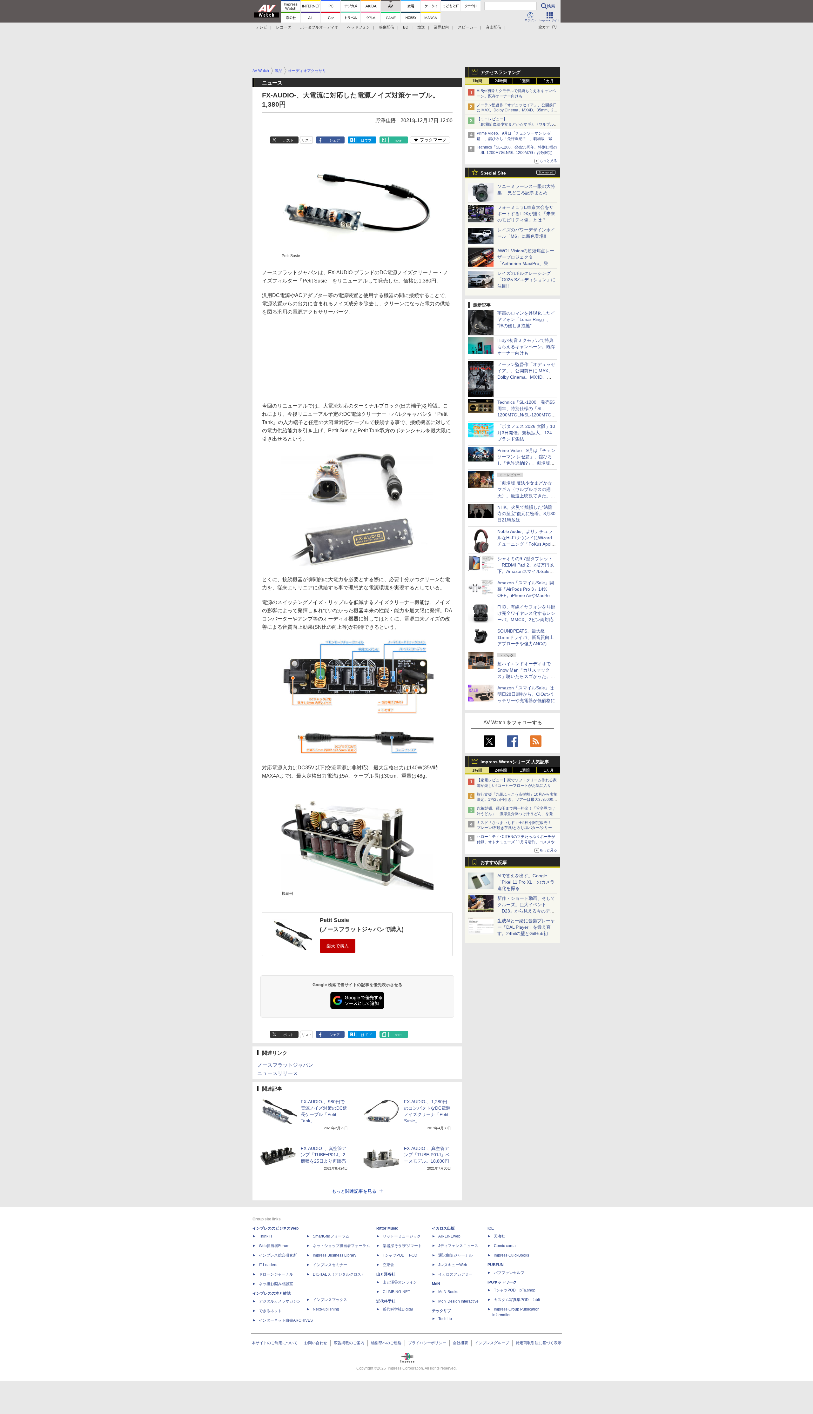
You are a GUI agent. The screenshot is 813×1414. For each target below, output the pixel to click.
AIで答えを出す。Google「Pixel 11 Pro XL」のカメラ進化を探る (525, 882)
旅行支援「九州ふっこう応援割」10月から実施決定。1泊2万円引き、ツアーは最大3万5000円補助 (517, 799)
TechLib (445, 1319)
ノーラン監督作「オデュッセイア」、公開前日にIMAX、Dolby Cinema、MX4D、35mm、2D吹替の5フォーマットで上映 (517, 110)
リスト (307, 140)
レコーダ (283, 27)
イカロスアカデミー (455, 1274)
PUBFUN (495, 1265)
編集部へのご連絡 (386, 1343)
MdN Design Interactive (458, 1301)
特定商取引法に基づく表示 (538, 1343)
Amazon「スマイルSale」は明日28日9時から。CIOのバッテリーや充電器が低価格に (526, 694)
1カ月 (549, 81)
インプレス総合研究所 (278, 1255)
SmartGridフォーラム (331, 1236)
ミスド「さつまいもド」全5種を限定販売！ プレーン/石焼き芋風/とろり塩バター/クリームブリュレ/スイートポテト (516, 828)
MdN (436, 1284)
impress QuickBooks (511, 1255)
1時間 (477, 81)
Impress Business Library (334, 1255)
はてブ (366, 140)
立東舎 (388, 1265)
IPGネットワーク (502, 1282)
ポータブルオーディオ (319, 27)
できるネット (270, 1311)
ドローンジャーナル (276, 1274)
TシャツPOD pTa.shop (514, 1290)
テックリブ (441, 1311)
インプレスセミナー (330, 1265)
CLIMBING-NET (396, 1292)
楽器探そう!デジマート (402, 1246)
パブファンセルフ (509, 1273)
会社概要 (460, 1343)
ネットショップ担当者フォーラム (341, 1246)
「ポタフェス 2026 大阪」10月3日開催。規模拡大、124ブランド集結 (526, 432)
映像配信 (386, 27)
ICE (490, 1228)
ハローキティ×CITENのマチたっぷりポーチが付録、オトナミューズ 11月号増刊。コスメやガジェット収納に (517, 842)
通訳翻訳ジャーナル (455, 1255)
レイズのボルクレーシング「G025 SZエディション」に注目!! (526, 280)
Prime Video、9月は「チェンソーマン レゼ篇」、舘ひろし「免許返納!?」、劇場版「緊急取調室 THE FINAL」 (516, 138)
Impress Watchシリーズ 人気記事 (514, 761)
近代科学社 (385, 1301)
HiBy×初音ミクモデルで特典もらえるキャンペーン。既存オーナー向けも (526, 346)
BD (405, 27)
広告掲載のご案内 (349, 1343)
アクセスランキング (500, 72)
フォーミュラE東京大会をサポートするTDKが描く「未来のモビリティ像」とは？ (526, 213)
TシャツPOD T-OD (400, 1255)
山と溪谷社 (385, 1274)
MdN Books (448, 1292)
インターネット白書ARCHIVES (286, 1320)
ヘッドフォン (358, 27)
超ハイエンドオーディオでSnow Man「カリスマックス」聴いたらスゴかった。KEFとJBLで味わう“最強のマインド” (526, 676)
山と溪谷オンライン (400, 1282)
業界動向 (441, 27)
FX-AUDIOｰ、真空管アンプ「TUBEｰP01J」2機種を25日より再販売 (323, 1155)
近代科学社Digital (398, 1309)
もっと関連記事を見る (354, 1191)
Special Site (493, 173)
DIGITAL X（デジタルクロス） (339, 1274)
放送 (421, 27)
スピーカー (467, 27)
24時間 (501, 81)
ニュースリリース (277, 1073)
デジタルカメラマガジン (280, 1301)
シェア (334, 140)
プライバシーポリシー (427, 1343)
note (398, 140)
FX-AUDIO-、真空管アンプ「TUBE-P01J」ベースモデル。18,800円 (427, 1155)
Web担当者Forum (274, 1246)
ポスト (288, 140)
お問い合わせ (315, 1343)
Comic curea (505, 1246)
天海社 (499, 1236)
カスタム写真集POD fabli (517, 1300)
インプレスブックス (330, 1300)
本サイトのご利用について (275, 1343)
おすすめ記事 (493, 862)
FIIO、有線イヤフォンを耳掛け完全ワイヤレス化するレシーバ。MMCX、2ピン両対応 (526, 613)
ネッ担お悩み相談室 (276, 1284)
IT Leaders (268, 1265)
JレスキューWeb (452, 1265)
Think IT (265, 1236)
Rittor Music (387, 1228)
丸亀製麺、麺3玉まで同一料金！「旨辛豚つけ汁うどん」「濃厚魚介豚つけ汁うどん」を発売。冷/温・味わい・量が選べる (516, 813)
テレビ (261, 27)
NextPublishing (326, 1309)
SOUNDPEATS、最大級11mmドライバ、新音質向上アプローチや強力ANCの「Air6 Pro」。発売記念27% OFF (525, 643)
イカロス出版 (443, 1228)
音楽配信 (493, 27)
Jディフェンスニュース (458, 1246)
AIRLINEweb (449, 1236)
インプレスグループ (492, 1343)
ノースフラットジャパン (285, 1065)
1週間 (525, 81)
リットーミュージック (402, 1236)
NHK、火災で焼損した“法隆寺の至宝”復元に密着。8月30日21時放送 (526, 513)
